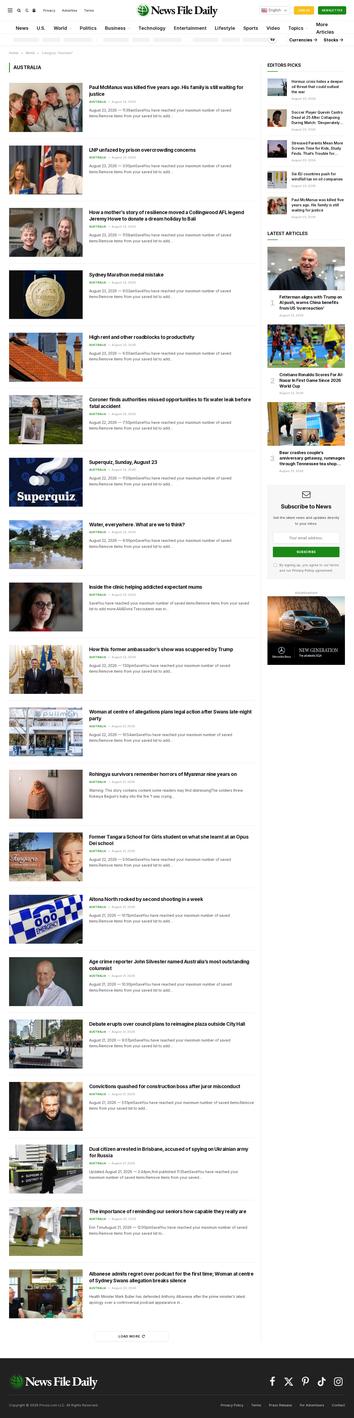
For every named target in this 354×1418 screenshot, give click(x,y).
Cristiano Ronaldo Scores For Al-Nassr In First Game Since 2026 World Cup (311, 380)
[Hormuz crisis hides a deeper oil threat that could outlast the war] (277, 87)
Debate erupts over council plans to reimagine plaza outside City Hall (167, 1024)
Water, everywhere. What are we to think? (137, 525)
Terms (89, 10)
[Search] (19, 10)
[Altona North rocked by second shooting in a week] (46, 919)
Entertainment (190, 28)
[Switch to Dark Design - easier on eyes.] (27, 10)
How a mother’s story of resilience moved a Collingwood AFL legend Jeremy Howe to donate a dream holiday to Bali (166, 215)
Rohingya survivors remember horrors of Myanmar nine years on (163, 774)
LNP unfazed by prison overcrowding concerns (142, 150)
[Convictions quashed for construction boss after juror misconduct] (46, 1106)
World (60, 28)
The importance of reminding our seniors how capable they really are (167, 1212)
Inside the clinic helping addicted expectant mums (145, 587)
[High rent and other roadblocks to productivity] (46, 357)
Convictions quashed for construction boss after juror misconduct (164, 1086)
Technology (152, 28)
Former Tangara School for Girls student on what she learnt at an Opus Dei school (169, 840)
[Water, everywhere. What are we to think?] (46, 544)
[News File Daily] (177, 10)
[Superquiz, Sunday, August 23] (46, 482)
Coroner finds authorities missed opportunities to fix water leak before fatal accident (170, 403)
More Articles (325, 28)
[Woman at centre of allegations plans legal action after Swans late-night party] (46, 731)
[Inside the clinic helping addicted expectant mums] (46, 607)
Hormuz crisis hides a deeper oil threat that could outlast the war (317, 86)
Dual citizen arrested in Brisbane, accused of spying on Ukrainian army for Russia (168, 1152)
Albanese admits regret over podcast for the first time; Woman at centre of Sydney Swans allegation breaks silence (171, 1277)
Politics (88, 28)
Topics (295, 28)
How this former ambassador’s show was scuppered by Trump (161, 649)
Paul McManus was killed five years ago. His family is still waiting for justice (166, 90)
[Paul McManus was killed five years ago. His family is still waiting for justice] (46, 107)
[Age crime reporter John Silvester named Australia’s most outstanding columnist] (46, 981)
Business (115, 28)
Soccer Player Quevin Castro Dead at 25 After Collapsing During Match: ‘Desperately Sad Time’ (317, 117)
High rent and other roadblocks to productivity (141, 337)
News (22, 28)
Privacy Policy (303, 570)
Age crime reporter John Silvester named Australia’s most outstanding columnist (169, 965)
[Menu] (10, 10)
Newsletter (332, 10)
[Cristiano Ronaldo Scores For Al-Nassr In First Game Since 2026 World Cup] (306, 346)
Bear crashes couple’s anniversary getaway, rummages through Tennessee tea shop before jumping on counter (312, 458)
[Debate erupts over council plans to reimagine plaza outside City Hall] (46, 1044)
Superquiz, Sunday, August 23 (123, 462)
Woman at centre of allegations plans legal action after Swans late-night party (170, 715)
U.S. (41, 28)
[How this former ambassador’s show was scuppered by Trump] (46, 669)
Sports (250, 28)
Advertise (69, 10)
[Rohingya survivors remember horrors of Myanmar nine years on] (46, 794)
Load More (129, 1336)
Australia (97, 102)
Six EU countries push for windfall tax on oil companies (317, 176)
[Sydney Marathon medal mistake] (46, 294)
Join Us (304, 10)
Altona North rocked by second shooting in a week (146, 899)
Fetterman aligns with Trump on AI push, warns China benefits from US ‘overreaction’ (310, 302)
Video (273, 28)
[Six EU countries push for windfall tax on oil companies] (277, 179)
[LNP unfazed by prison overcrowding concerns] (46, 170)
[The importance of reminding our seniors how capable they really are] (46, 1231)
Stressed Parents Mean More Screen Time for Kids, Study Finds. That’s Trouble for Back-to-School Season (317, 148)
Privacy (49, 10)
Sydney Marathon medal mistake (126, 275)
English (274, 10)
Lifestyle (225, 28)
